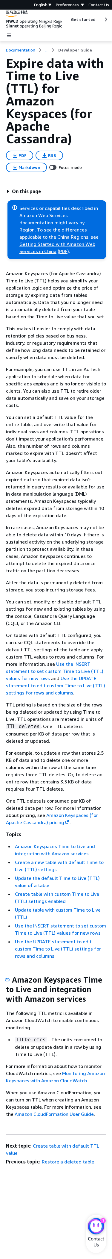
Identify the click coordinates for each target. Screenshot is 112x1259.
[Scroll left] (66, 19)
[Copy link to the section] (7, 980)
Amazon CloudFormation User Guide (54, 1114)
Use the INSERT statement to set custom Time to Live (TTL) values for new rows (54, 671)
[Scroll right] (105, 19)
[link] (75, 50)
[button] (23, 191)
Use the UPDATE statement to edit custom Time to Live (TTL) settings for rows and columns (55, 685)
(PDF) (63, 251)
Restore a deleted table (68, 1162)
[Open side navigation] (9, 35)
